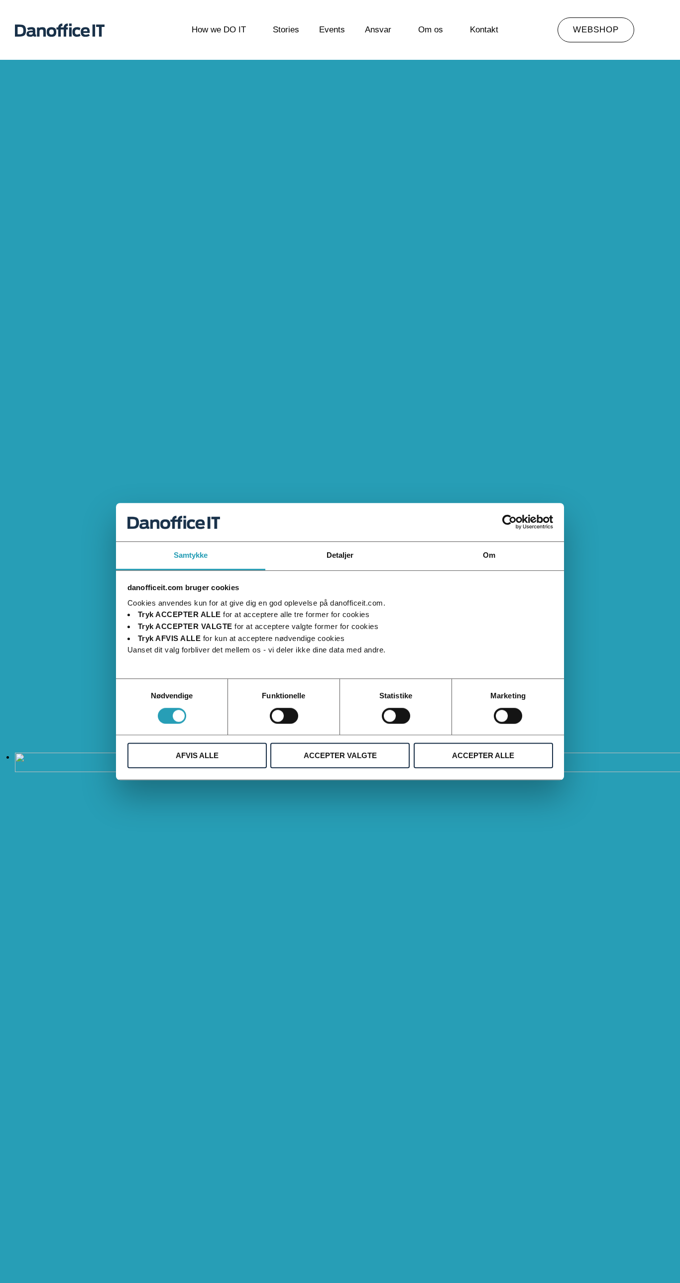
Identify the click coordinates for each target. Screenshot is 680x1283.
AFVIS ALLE (197, 755)
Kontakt (484, 29)
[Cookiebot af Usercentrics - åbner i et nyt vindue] (509, 522)
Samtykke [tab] (191, 555)
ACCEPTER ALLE (483, 755)
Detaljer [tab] (340, 555)
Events (332, 29)
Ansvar (378, 29)
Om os (430, 29)
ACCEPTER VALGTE (340, 755)
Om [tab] (489, 555)
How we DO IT (219, 29)
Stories (286, 29)
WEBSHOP (596, 29)
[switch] (284, 716)
